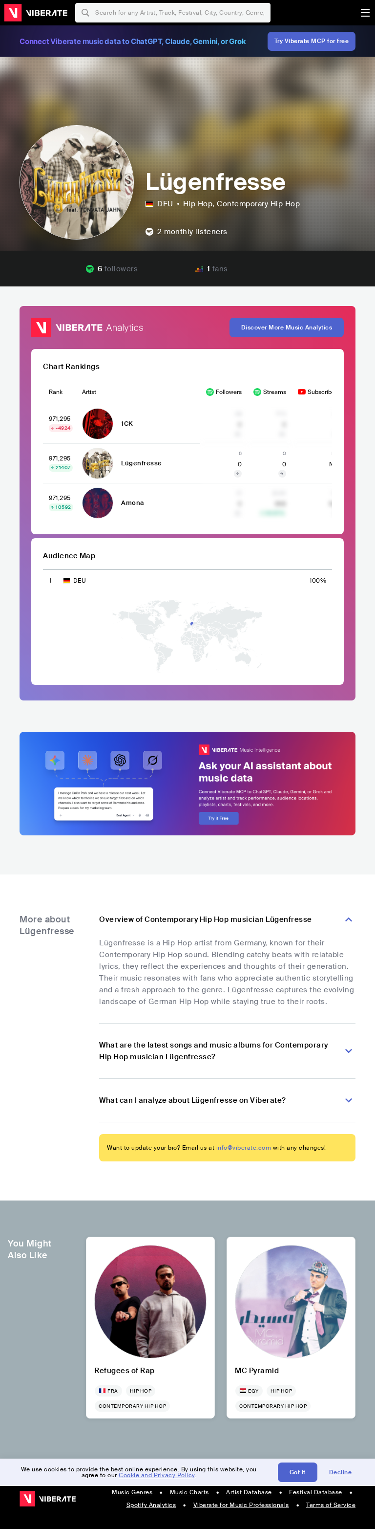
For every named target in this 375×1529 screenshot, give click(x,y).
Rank (55, 392)
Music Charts (189, 1492)
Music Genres (132, 1492)
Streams (274, 392)
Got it (298, 1472)
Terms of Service (330, 1505)
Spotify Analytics (151, 1505)
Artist (89, 392)
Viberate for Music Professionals (241, 1505)
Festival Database (315, 1492)
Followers (229, 392)
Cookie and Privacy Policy (157, 1475)
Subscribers (324, 392)
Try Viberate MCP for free (311, 41)
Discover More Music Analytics (287, 327)
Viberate (35, 13)
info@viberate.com (243, 1148)
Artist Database (249, 1492)
